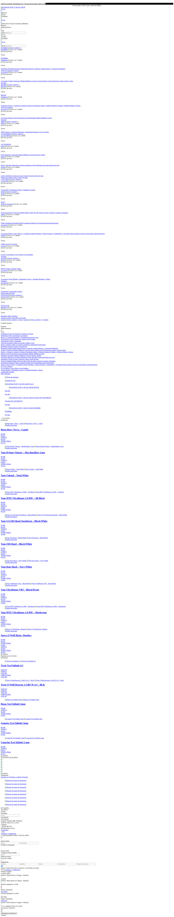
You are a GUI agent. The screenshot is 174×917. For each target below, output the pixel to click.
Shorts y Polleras (46, 106)
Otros (2, 146)
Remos (10, 234)
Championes (13, 190)
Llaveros (35, 81)
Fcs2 (7, 244)
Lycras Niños (18, 254)
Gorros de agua (18, 176)
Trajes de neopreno (7, 70)
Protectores (21, 118)
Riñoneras (28, 165)
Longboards (4, 283)
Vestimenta (4, 60)
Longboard (27, 223)
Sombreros (9, 176)
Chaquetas (64, 213)
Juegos (40, 81)
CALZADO (5, 179)
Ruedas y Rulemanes (20, 279)
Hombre (14, 316)
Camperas (37, 69)
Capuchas (58, 213)
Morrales (15, 165)
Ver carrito (4, 891)
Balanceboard (46, 223)
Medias (23, 81)
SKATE (3, 258)
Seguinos (25, 777)
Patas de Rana (75, 234)
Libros (66, 81)
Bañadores (4, 307)
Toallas (10, 81)
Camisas (43, 69)
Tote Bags (9, 165)
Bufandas (33, 118)
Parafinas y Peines (41, 234)
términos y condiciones (13, 870)
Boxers (31, 69)
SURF (3, 192)
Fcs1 (11, 244)
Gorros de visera (28, 176)
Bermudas (11, 69)
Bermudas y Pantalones (25, 132)
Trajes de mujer (44, 213)
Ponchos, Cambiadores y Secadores (58, 234)
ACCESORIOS (6, 134)
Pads (91, 234)
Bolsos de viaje (54, 165)
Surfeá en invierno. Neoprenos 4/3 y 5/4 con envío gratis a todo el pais (23, 4)
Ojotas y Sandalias (24, 190)
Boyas (18, 318)
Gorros (49, 81)
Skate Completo (11, 269)
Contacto (26, 320)
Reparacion (101, 234)
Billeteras (29, 81)
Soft (39, 223)
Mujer (10, 316)
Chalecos (30, 106)
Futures (15, 244)
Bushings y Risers (44, 279)
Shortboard (9, 223)
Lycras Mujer (9, 254)
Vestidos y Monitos (64, 106)
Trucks (10, 279)
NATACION (5, 295)
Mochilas (39, 165)
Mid (21, 223)
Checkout (4, 900)
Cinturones (17, 81)
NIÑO (3, 121)
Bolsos (45, 81)
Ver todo (3, 83)
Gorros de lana (38, 176)
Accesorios (4, 72)
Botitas (27, 213)
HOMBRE (4, 48)
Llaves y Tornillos (33, 279)
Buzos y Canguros (52, 69)
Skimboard (16, 223)
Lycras (41, 132)
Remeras (18, 69)
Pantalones (61, 69)
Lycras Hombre (28, 254)
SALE (3, 320)
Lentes (71, 81)
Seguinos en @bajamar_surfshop (11, 777)
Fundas (32, 234)
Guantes (52, 213)
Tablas (3, 214)
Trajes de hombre (19, 213)
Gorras (13, 318)
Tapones (4, 318)
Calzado (16, 70)
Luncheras (21, 165)
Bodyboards (54, 223)
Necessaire (46, 165)
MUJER (4, 85)
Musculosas (25, 69)
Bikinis (72, 106)
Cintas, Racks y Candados (21, 234)
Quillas (3, 235)
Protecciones (5, 293)
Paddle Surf (34, 223)
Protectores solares (58, 81)
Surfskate (4, 281)
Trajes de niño (34, 213)
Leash (95, 234)
